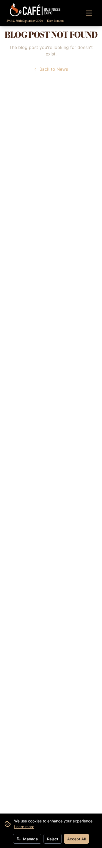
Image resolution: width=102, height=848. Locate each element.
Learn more (24, 826)
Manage (30, 839)
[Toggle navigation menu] (88, 13)
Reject (52, 839)
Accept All (76, 839)
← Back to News (51, 69)
